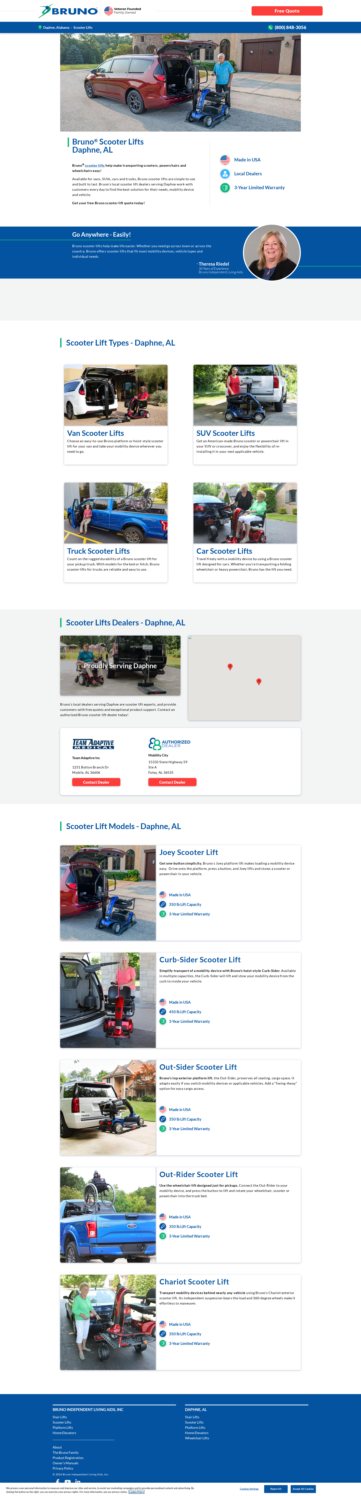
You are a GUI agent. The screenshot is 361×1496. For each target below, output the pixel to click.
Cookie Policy (136, 1491)
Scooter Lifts (62, 1422)
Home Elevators (64, 1433)
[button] (230, 667)
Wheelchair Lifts (197, 1438)
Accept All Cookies (303, 1488)
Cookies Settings (249, 1488)
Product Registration (68, 1458)
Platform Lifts (63, 1427)
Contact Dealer (96, 782)
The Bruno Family (66, 1452)
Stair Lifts (60, 1417)
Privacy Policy (63, 1468)
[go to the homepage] (68, 11)
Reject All (275, 1488)
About (57, 1447)
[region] (180, 1489)
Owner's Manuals (65, 1463)
